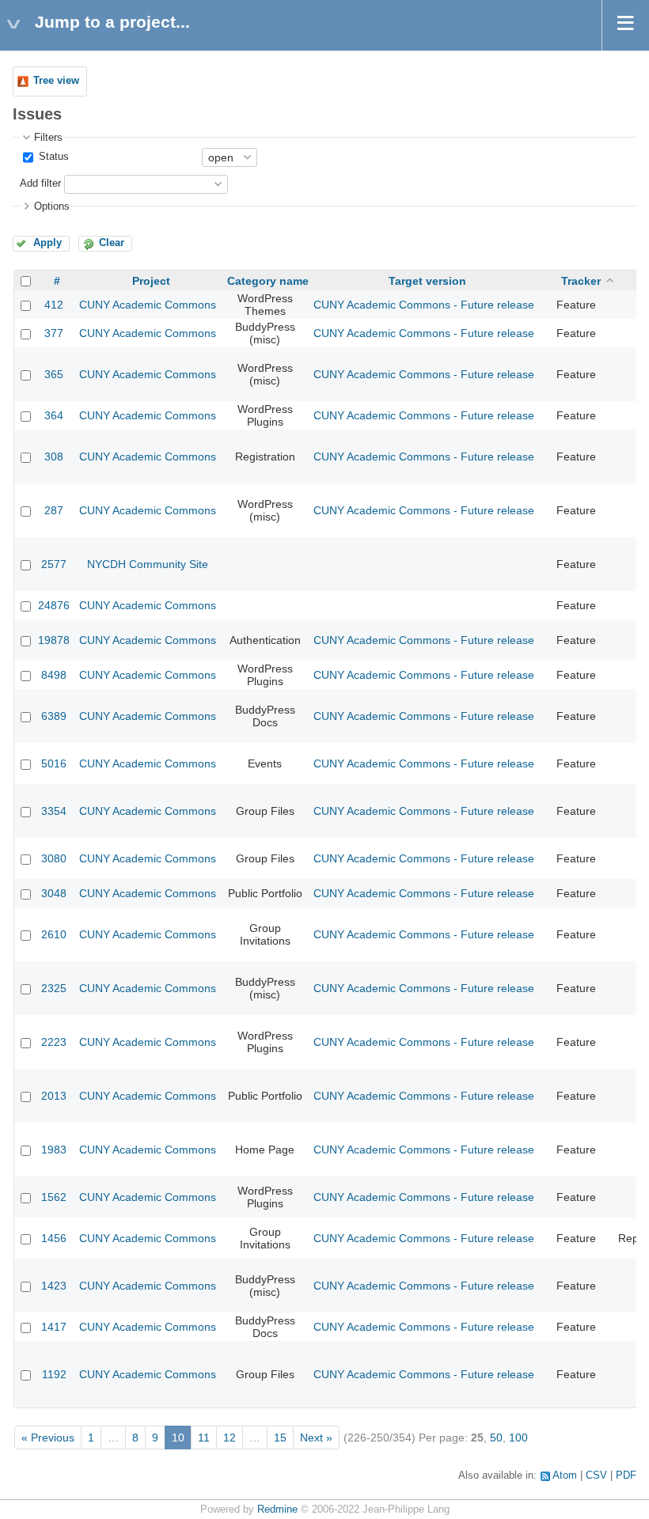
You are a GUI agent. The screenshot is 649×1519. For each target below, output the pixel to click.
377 (53, 333)
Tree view (56, 80)
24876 (54, 605)
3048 (53, 893)
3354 (53, 811)
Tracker (581, 281)
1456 (53, 1238)
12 (229, 1437)
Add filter (40, 183)
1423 (53, 1285)
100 (518, 1437)
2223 (53, 1042)
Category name (268, 281)
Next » (316, 1437)
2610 (53, 934)
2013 (53, 1095)
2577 (53, 564)
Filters (48, 137)
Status (52, 156)
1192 (54, 1374)
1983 (53, 1149)
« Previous (47, 1437)
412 (53, 304)
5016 (53, 763)
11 (204, 1437)
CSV (596, 1475)
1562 (53, 1197)
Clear (111, 242)
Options (52, 206)
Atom (564, 1475)
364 (53, 415)
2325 (53, 988)
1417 (53, 1326)
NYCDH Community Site (147, 564)
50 (496, 1437)
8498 (53, 675)
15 (280, 1437)
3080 (53, 858)
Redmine (277, 1509)
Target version (427, 281)
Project (151, 281)
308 (53, 456)
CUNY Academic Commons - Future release (423, 304)
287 (53, 510)
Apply (47, 242)
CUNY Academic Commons (147, 304)
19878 (54, 640)
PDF (626, 1475)
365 (53, 374)
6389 (53, 716)
